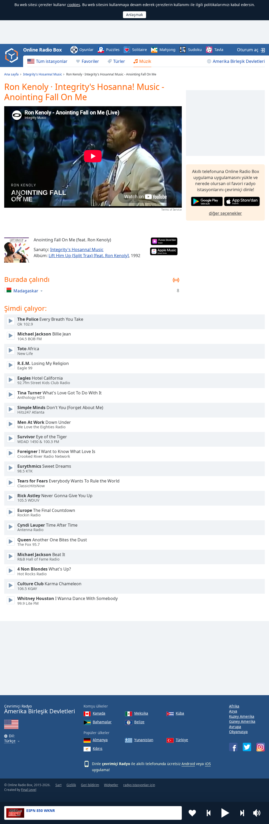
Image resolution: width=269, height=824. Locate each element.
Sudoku (195, 49)
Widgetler (111, 785)
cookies (73, 4)
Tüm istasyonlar (52, 61)
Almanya (100, 739)
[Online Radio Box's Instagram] (260, 747)
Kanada (99, 713)
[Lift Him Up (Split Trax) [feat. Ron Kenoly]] (16, 250)
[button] (225, 813)
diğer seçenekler (225, 213)
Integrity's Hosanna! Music (77, 249)
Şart (58, 785)
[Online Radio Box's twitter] (247, 747)
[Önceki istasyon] (209, 813)
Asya (233, 711)
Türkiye (182, 739)
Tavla (218, 49)
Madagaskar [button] (25, 290)
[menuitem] (47, 61)
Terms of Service (171, 209)
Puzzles (113, 49)
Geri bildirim (90, 785)
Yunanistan (143, 739)
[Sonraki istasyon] (242, 813)
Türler (119, 61)
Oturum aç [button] (247, 50)
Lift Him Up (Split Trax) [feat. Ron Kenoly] (89, 255)
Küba (180, 713)
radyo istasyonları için (139, 785)
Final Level (28, 789)
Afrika (234, 706)
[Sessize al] (258, 813)
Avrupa (235, 726)
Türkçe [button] (9, 741)
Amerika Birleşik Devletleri (239, 61)
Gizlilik (71, 785)
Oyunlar (86, 49)
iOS (208, 763)
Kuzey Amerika (241, 716)
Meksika (141, 713)
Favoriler (90, 61)
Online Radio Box (42, 50)
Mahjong (167, 49)
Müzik (145, 61)
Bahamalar (102, 721)
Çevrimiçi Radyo (39, 709)
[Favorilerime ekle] (192, 813)
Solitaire (139, 49)
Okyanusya (238, 731)
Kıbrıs (97, 748)
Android (188, 763)
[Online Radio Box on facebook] (233, 747)
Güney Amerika (242, 721)
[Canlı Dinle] (11, 321)
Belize (139, 721)
